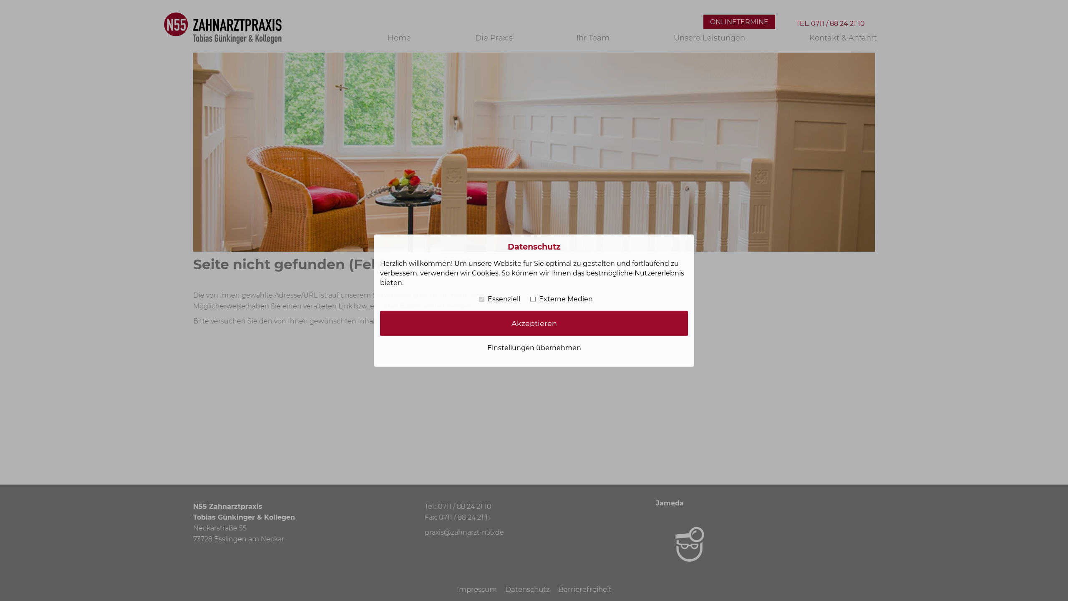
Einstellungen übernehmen (534, 348)
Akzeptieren (534, 323)
